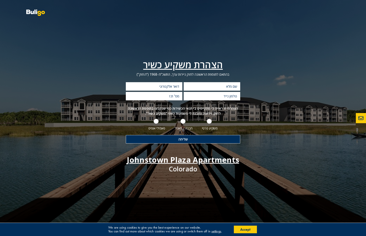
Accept (245, 229)
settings (216, 231)
